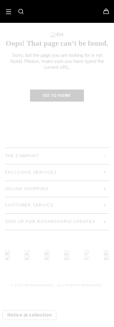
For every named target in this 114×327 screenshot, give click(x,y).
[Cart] (106, 12)
